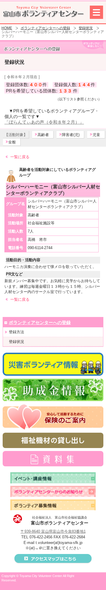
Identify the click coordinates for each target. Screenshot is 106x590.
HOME (6, 28)
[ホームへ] (43, 11)
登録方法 (16, 332)
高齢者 (43, 135)
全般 (12, 142)
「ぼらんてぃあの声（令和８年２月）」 (44, 122)
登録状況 (86, 28)
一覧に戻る (19, 157)
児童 (96, 135)
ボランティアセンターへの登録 (45, 28)
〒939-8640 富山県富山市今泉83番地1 (53, 531)
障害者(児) (71, 135)
